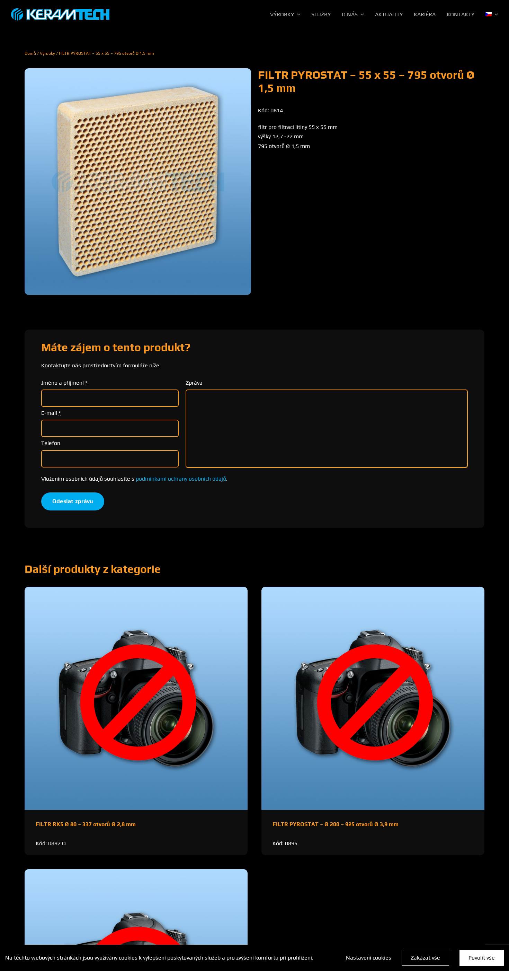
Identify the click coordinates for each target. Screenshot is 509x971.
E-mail (51, 413)
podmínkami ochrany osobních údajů (181, 478)
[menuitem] (491, 14)
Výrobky (47, 53)
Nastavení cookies (368, 957)
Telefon (50, 443)
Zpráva (194, 382)
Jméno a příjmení (64, 382)
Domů (30, 53)
